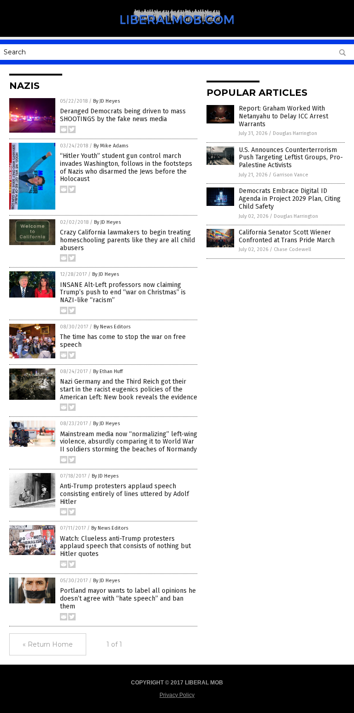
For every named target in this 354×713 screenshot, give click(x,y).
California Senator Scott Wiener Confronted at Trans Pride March (287, 236)
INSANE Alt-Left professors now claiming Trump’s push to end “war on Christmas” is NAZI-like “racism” (123, 292)
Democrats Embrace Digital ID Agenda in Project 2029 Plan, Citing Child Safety (290, 198)
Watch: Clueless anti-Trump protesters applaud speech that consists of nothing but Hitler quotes (125, 546)
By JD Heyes (106, 101)
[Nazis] (177, 30)
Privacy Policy (177, 695)
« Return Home (48, 644)
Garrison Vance (290, 175)
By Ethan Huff (108, 371)
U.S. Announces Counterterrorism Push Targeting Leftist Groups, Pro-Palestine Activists (291, 157)
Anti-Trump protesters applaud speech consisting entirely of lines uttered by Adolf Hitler (124, 494)
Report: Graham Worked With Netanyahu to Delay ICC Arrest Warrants (283, 116)
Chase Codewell (292, 249)
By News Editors (112, 327)
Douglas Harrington (295, 133)
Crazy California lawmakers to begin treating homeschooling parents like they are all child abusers (127, 240)
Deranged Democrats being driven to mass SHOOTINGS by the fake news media (123, 115)
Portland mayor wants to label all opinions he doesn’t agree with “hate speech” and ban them (128, 598)
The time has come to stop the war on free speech (123, 341)
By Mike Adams (111, 146)
